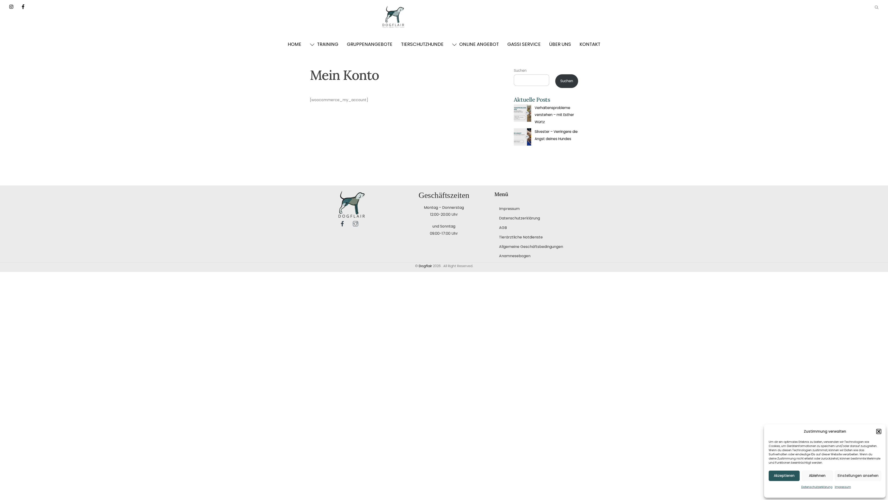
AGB (503, 227)
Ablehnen (817, 475)
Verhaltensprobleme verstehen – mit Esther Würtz (554, 114)
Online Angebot (478, 44)
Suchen (520, 70)
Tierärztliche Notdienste (521, 237)
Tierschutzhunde (422, 44)
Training (327, 44)
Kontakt (590, 44)
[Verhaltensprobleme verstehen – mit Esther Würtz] (522, 114)
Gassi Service (524, 44)
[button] (878, 431)
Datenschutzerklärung (816, 487)
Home (294, 44)
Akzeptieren (784, 475)
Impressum (843, 487)
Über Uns (560, 44)
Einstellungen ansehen (858, 475)
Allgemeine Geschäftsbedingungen (531, 246)
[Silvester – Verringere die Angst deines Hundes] (522, 138)
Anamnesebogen (514, 256)
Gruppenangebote (369, 44)
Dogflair (425, 266)
